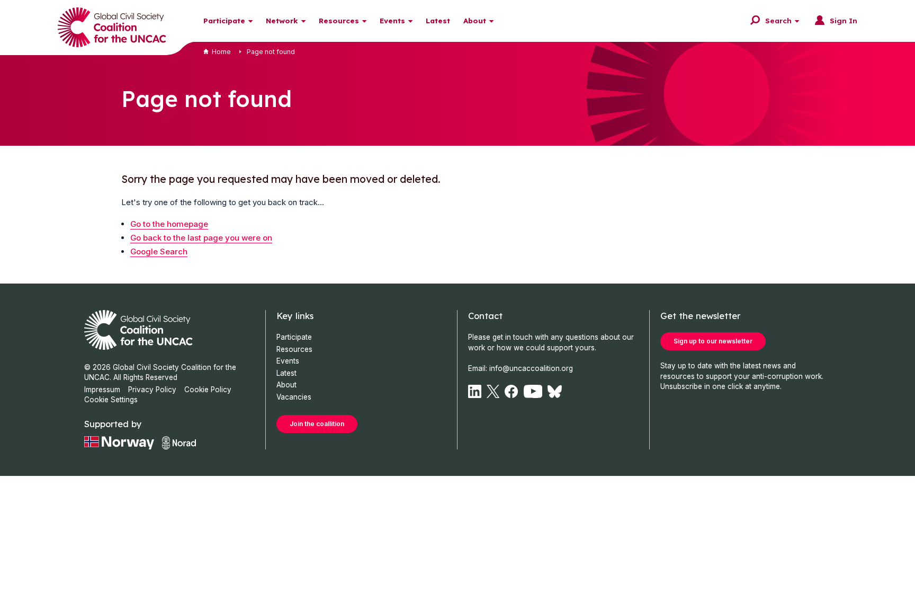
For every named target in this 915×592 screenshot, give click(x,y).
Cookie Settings (111, 399)
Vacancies (293, 397)
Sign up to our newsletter (713, 341)
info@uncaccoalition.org (531, 368)
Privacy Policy (152, 389)
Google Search (158, 251)
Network (282, 20)
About (474, 20)
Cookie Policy (207, 389)
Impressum (102, 389)
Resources (339, 20)
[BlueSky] (555, 391)
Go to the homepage (169, 224)
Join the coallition (317, 424)
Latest (438, 20)
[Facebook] (511, 391)
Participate (224, 20)
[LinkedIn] (474, 391)
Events (392, 20)
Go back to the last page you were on (201, 238)
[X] (493, 391)
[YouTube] (533, 391)
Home (221, 52)
